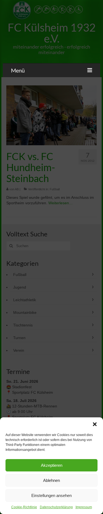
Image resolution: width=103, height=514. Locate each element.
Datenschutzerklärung (56, 507)
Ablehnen (51, 480)
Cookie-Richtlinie (24, 507)
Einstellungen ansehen (51, 495)
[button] (95, 424)
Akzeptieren (51, 465)
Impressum (84, 507)
